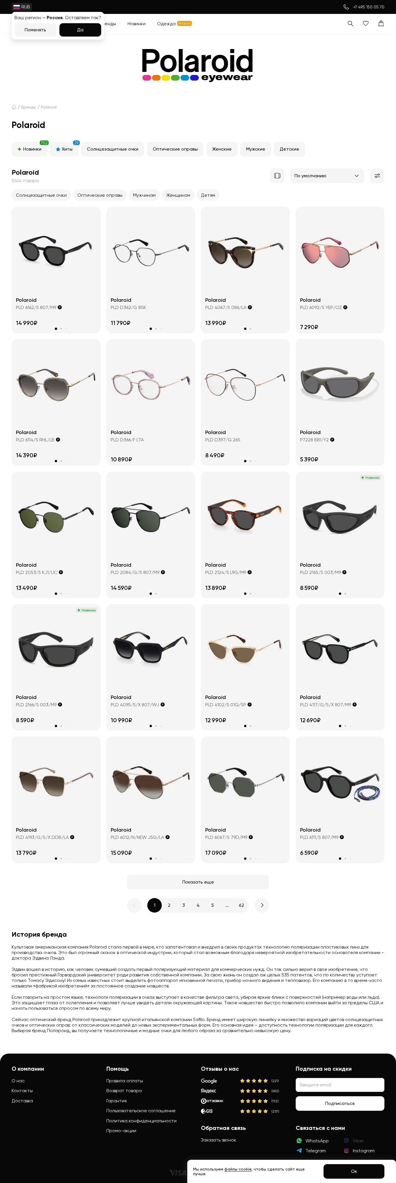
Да (80, 29)
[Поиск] (350, 23)
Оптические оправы (175, 149)
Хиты (70, 147)
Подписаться (340, 1103)
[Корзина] (381, 23)
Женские (222, 149)
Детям (208, 195)
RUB (25, 7)
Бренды (28, 107)
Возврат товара (124, 1090)
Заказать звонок (218, 1140)
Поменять (35, 29)
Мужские (255, 149)
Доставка (22, 1100)
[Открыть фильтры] (377, 176)
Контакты (22, 1090)
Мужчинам (144, 195)
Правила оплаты (124, 1080)
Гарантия (116, 1100)
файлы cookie (237, 1169)
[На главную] (14, 107)
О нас (18, 1080)
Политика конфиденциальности (141, 1121)
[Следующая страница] (262, 905)
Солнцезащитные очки (112, 149)
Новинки (35, 147)
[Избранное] (365, 23)
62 (241, 905)
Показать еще (198, 882)
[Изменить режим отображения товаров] (277, 176)
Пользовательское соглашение (141, 1110)
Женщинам (178, 195)
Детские (289, 149)
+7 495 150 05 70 (368, 7)
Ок (354, 1171)
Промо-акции (121, 1130)
